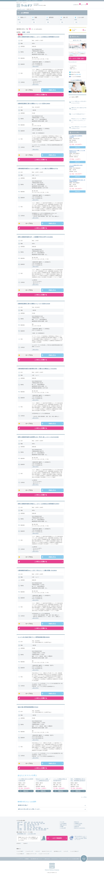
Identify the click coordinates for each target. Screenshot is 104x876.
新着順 (23, 32)
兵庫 (31, 827)
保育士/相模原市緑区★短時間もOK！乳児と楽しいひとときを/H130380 (38, 437)
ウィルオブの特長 (77, 824)
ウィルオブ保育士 (20, 853)
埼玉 (32, 823)
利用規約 (27, 858)
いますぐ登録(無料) (57, 838)
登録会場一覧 (76, 826)
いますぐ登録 (78, 58)
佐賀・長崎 (29, 829)
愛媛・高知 (40, 828)
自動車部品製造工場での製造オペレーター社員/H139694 (34, 103)
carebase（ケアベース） (30, 853)
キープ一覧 (62, 821)
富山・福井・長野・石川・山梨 (33, 824)
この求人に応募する (40, 94)
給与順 (28, 32)
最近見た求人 (76, 821)
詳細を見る (52, 90)
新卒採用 (18, 843)
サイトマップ (54, 858)
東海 (18, 825)
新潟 (25, 824)
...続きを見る (35, 66)
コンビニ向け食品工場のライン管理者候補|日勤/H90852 (34, 637)
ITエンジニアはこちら (72, 61)
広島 (25, 828)
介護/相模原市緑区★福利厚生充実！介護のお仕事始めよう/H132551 (37, 368)
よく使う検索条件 (63, 823)
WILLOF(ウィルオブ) (21, 9)
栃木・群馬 (42, 823)
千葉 (35, 823)
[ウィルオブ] (24, 5)
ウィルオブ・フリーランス (43, 853)
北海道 (25, 822)
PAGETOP (83, 859)
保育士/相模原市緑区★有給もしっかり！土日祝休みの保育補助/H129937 (38, 503)
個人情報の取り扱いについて (36, 858)
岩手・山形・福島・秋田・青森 (37, 822)
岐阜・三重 (29, 825)
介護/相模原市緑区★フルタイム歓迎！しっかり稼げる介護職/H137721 (38, 168)
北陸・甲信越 (19, 824)
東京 (25, 823)
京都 (28, 827)
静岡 (34, 825)
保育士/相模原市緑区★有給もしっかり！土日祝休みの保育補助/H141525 (38, 37)
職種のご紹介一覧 (63, 824)
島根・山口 (29, 828)
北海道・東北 (19, 822)
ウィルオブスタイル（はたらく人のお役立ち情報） (69, 858)
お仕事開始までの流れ (78, 823)
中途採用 (24, 843)
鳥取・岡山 (35, 828)
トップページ (20, 858)
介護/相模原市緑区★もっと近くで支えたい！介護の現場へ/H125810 (37, 570)
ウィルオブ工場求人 (73, 851)
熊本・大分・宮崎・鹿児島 (41, 829)
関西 (18, 827)
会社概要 (61, 826)
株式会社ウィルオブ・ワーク (21, 0)
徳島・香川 (46, 828)
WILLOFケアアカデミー (46, 851)
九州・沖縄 (19, 829)
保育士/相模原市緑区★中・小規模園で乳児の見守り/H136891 (35, 237)
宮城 (29, 822)
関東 (18, 823)
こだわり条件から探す (31, 833)
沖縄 (34, 829)
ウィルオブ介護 (19, 851)
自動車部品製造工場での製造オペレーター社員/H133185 (34, 303)
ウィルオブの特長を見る (76, 80)
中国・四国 (19, 828)
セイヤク (65, 851)
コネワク (36, 851)
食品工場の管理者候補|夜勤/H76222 (28, 707)
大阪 (25, 827)
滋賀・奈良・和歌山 (37, 827)
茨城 (38, 823)
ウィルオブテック (29, 851)
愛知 (25, 825)
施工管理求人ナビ (57, 851)
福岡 (25, 829)
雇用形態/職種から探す (21, 833)
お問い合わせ (47, 858)
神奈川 (28, 823)
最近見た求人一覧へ (77, 40)
